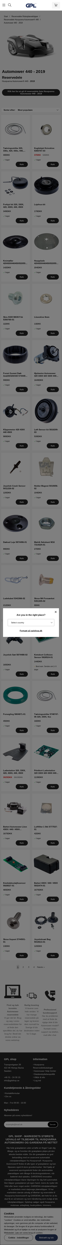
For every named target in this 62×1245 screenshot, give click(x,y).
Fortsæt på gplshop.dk (31, 631)
